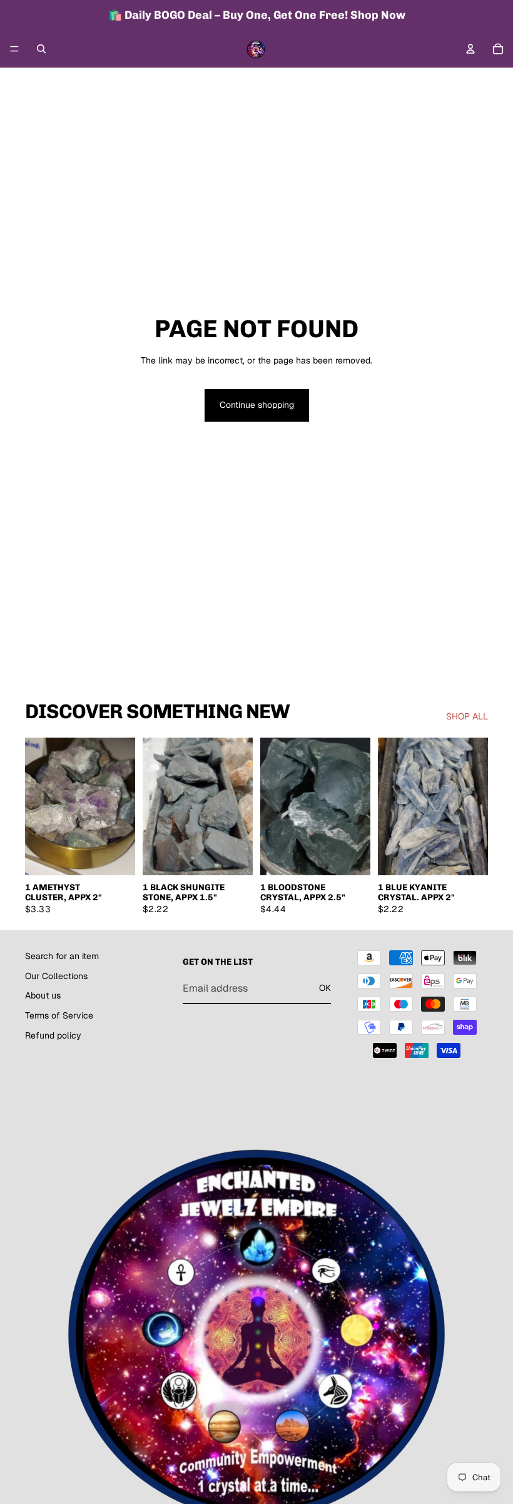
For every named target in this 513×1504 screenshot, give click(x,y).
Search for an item (62, 956)
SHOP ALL (467, 716)
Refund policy (53, 1034)
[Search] (41, 49)
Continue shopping (257, 404)
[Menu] (14, 48)
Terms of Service (59, 1015)
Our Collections (56, 976)
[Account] (470, 49)
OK (325, 987)
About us (43, 995)
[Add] (115, 856)
